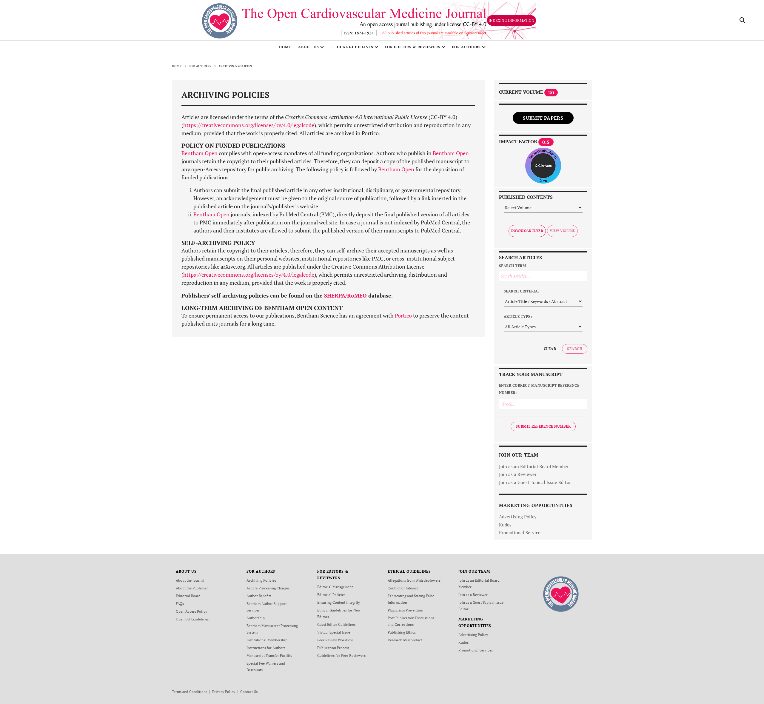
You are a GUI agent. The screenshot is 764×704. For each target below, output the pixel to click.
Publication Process (333, 648)
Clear (550, 348)
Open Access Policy (191, 611)
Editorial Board (188, 596)
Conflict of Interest (403, 588)
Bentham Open (199, 153)
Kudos (505, 525)
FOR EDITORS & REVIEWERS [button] (412, 47)
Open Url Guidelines (192, 619)
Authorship (256, 618)
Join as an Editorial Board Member (534, 466)
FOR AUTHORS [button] (466, 47)
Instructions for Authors (266, 648)
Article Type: (518, 316)
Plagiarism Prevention (405, 610)
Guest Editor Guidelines (336, 624)
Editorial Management (335, 587)
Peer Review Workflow (335, 640)
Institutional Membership (267, 640)
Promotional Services (521, 532)
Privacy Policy (223, 691)
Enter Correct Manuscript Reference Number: (539, 389)
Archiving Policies (261, 580)
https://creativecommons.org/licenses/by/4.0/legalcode (248, 125)
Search (574, 348)
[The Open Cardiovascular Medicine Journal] (561, 593)
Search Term (512, 266)
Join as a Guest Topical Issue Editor (535, 482)
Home (285, 47)
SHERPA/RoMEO (345, 295)
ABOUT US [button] (308, 47)
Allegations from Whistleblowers (414, 580)
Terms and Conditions (189, 691)
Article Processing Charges (268, 588)
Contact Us (249, 691)
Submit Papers (543, 118)
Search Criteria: (521, 291)
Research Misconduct (405, 640)
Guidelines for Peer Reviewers (341, 655)
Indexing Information (512, 20)
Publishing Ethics (402, 632)
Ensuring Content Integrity (338, 602)
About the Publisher (192, 588)
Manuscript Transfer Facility (269, 655)
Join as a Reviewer (518, 474)
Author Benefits (259, 596)
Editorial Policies (331, 594)
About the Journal (190, 580)
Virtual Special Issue (333, 632)
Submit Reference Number (543, 426)
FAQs (180, 603)
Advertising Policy (518, 517)
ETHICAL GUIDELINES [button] (351, 47)
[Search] (742, 20)
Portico (403, 315)
